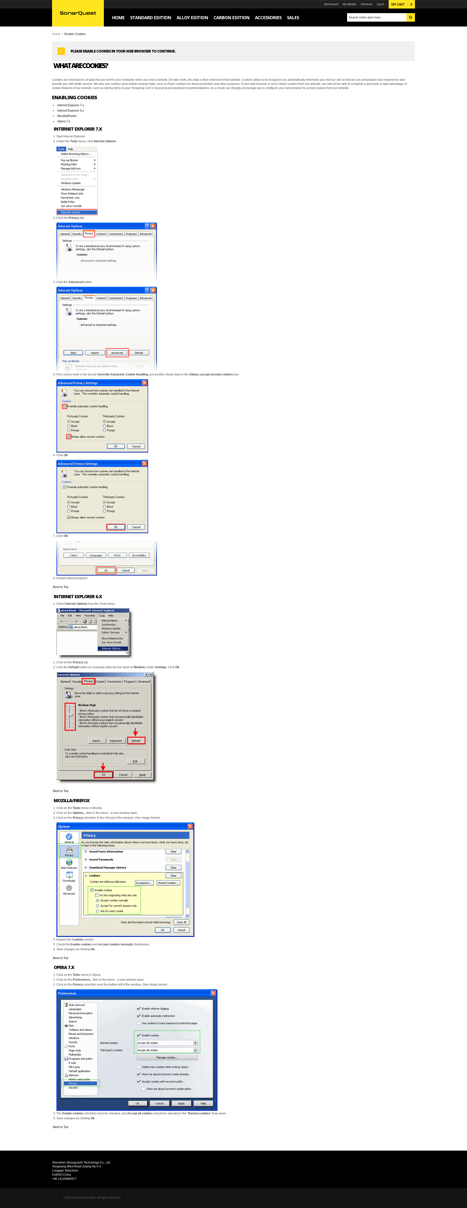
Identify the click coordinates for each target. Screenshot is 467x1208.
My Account (331, 4)
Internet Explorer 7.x (70, 105)
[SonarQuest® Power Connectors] (78, 13)
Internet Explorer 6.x (70, 110)
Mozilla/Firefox (67, 116)
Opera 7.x (63, 121)
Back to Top (60, 587)
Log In (380, 4)
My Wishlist (349, 4)
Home (56, 34)
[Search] (410, 17)
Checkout (366, 4)
